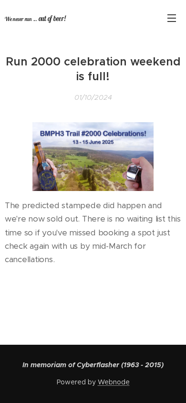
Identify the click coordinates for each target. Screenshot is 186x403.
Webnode (114, 382)
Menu (171, 17)
